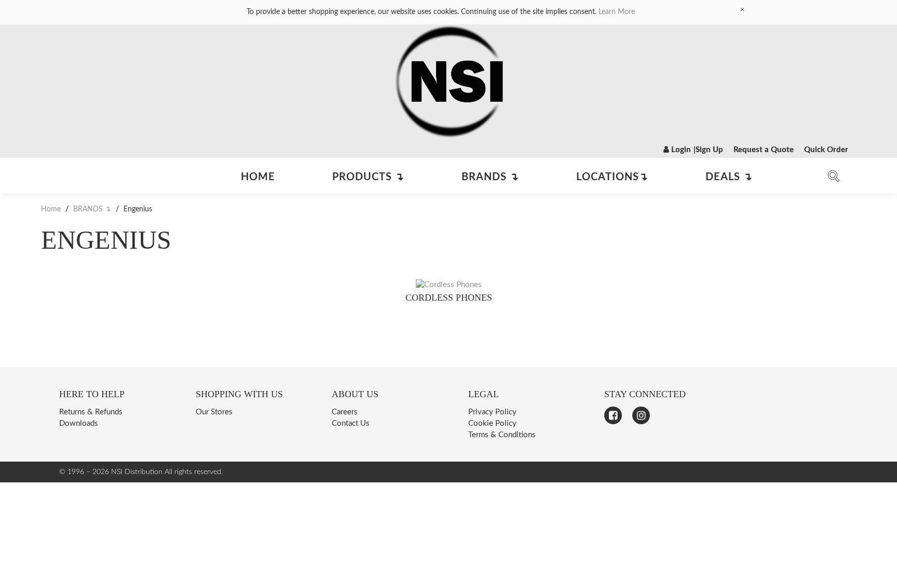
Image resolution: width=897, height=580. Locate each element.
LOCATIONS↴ (612, 177)
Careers (345, 412)
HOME (258, 177)
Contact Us (351, 423)
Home (52, 209)
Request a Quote (763, 150)
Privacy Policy (492, 412)
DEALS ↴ (729, 177)
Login (680, 150)
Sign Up (709, 150)
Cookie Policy (492, 423)
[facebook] (613, 415)
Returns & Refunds (91, 412)
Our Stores (214, 412)
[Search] (833, 178)
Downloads (78, 423)
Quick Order (826, 150)
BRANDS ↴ (490, 177)
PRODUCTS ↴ (368, 177)
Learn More (617, 12)
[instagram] (641, 415)
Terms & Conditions (502, 435)
